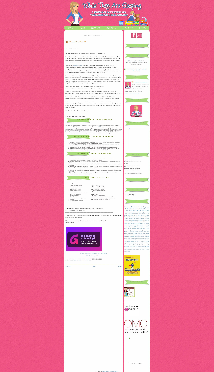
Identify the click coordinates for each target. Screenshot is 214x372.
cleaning (125, 248)
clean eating (146, 246)
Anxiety (147, 241)
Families (132, 212)
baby (125, 208)
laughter (126, 218)
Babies (134, 208)
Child (142, 208)
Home (94, 266)
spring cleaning (146, 249)
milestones (131, 218)
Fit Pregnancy (143, 212)
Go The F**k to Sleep (134, 235)
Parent (143, 210)
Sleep (130, 217)
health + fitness (145, 238)
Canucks (137, 223)
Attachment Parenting (76, 260)
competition (129, 248)
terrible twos (133, 241)
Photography (135, 213)
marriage (126, 239)
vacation (147, 218)
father (148, 248)
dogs (128, 231)
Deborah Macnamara (77, 65)
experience (133, 238)
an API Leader (74, 126)
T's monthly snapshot (142, 244)
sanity (145, 239)
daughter (126, 238)
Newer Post (67, 266)
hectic (129, 249)
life (142, 207)
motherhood (140, 239)
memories (138, 208)
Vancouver (137, 212)
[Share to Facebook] (100, 259)
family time (144, 248)
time (125, 233)
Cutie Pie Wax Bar (139, 243)
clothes (147, 230)
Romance (147, 235)
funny (129, 221)
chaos (136, 236)
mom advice (142, 221)
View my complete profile (131, 93)
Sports (133, 225)
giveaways (132, 231)
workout (128, 251)
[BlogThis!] (97, 259)
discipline (85, 260)
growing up (139, 238)
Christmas (127, 212)
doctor (129, 238)
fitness (147, 213)
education (137, 248)
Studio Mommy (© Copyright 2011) (110, 371)
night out (141, 249)
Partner (130, 244)
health (125, 215)
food (145, 225)
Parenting (129, 208)
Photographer (146, 220)
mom (137, 210)
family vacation (138, 217)
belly (142, 230)
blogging (127, 246)
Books (129, 223)
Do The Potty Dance (140, 233)
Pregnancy (146, 207)
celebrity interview (138, 225)
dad (142, 225)
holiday (147, 225)
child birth (135, 246)
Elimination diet (146, 243)
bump (144, 230)
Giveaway (146, 208)
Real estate (129, 225)
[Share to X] (98, 259)
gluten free (137, 231)
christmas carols (141, 246)
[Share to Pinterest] (101, 259)
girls (148, 217)
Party (127, 230)
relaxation (141, 231)
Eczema (147, 233)
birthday (147, 210)
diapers (125, 231)
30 (126, 233)
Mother (129, 213)
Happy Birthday (145, 215)
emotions (140, 248)
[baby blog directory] (136, 70)
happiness (126, 249)
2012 (139, 241)
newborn (137, 249)
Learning (141, 220)
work (139, 215)
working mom (144, 226)
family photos (142, 213)
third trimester (131, 226)
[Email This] (95, 259)
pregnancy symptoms (139, 218)
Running (126, 217)
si (124, 212)
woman (125, 251)
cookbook (142, 236)
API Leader (67, 183)
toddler (135, 215)
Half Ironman (126, 244)
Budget (127, 243)
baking (129, 236)
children (135, 207)
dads (132, 248)
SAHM (133, 244)
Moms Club (142, 235)
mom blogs (135, 239)
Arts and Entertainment (132, 228)
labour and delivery (135, 221)
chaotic (138, 236)
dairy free (147, 236)
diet (134, 248)
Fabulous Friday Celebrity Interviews (131, 220)
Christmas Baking (132, 243)
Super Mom (137, 244)
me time (134, 249)
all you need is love (133, 230)
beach (148, 244)
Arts (135, 233)
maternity (130, 239)
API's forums (100, 126)
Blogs (125, 243)
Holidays (126, 210)
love (139, 207)
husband (130, 210)
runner (145, 231)
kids (90, 260)
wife (137, 241)
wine (139, 226)
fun (127, 221)
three (148, 231)
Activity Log (143, 241)
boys (133, 217)
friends (144, 217)
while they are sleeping (140, 82)
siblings (125, 223)
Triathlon (126, 236)
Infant (140, 210)
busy (125, 221)
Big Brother (139, 228)
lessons (125, 226)
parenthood (130, 215)
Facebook (126, 235)
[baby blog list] (93, 256)
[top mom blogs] (136, 61)
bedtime (132, 236)
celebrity (131, 246)
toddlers (136, 226)
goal (136, 238)
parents (147, 221)
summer (129, 241)
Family (130, 207)
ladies (131, 249)
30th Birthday (131, 233)
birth (125, 246)
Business (133, 223)
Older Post (120, 266)
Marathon (144, 228)
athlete (139, 230)
